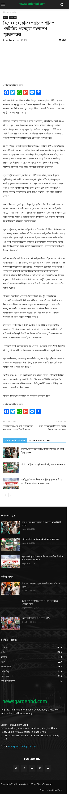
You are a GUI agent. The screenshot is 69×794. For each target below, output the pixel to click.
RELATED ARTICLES (15, 440)
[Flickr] (32, 768)
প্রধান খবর (13, 17)
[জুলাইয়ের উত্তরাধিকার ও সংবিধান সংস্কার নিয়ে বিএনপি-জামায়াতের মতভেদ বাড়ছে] (11, 483)
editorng (10, 40)
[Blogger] (16, 768)
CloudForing (57, 790)
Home (6, 12)
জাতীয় (14, 12)
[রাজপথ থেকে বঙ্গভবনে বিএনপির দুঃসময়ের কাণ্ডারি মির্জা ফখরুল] (11, 452)
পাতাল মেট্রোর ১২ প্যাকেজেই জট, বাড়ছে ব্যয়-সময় (43, 464)
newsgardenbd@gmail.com (22, 746)
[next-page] (10, 495)
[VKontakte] (48, 768)
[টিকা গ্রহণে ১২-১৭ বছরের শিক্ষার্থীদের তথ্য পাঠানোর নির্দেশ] (10, 588)
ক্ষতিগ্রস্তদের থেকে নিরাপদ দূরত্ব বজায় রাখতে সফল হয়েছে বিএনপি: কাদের (18, 428)
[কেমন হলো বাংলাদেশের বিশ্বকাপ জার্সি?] (10, 623)
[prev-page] (5, 495)
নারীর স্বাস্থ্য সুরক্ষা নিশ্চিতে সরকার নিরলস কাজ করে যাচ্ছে (52, 428)
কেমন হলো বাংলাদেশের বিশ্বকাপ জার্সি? (36, 618)
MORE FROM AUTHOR (40, 440)
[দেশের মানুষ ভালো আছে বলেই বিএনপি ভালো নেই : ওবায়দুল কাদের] (10, 605)
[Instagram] (40, 768)
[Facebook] (24, 768)
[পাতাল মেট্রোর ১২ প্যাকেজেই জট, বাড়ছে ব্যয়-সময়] (11, 467)
